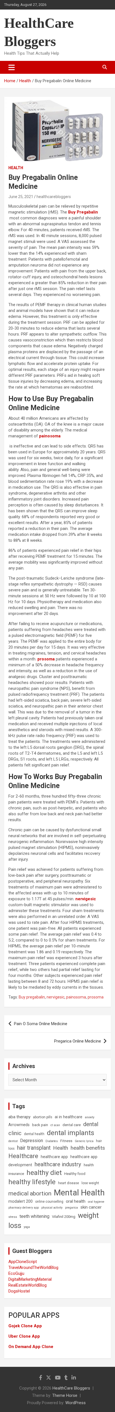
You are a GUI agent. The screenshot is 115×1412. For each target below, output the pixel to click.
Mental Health (79, 1192)
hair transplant (34, 1148)
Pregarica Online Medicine (77, 1041)
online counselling (49, 1202)
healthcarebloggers (54, 196)
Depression (31, 1140)
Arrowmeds (19, 1124)
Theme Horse (64, 1395)
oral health (75, 1201)
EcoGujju (16, 1273)
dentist (13, 1141)
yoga (27, 1227)
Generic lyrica (84, 1141)
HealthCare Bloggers (71, 1388)
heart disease (68, 1183)
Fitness (66, 1141)
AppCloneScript (22, 1261)
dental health (34, 1134)
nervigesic (85, 898)
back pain (40, 1125)
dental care (72, 1125)
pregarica (71, 1207)
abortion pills (42, 1117)
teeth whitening (34, 1216)
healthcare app (54, 1156)
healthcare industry (58, 1164)
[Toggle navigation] (11, 67)
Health (15, 168)
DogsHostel (19, 1291)
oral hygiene (96, 1202)
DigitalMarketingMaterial (30, 1279)
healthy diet (44, 1173)
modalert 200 (20, 1201)
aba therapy (19, 1116)
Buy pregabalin (32, 997)
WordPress (75, 1402)
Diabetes (51, 1141)
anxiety (89, 1117)
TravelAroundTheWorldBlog (33, 1267)
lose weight (90, 1183)
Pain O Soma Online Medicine (40, 1023)
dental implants (70, 1133)
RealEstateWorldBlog (27, 1285)
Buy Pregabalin (83, 212)
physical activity (52, 1207)
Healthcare (23, 1156)
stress (12, 1217)
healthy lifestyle (32, 1182)
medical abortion (29, 1193)
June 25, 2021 (20, 196)
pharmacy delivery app (23, 1207)
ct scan (55, 1125)
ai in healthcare (68, 1117)
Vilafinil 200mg (63, 1216)
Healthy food (74, 1174)
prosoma (46, 659)
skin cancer (91, 1207)
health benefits (88, 1148)
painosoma (76, 997)
